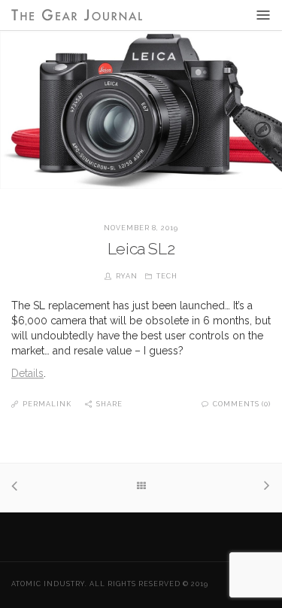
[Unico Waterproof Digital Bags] (18, 487)
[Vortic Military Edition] (263, 487)
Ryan (127, 276)
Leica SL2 (141, 248)
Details (27, 373)
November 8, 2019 (141, 228)
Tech (166, 276)
